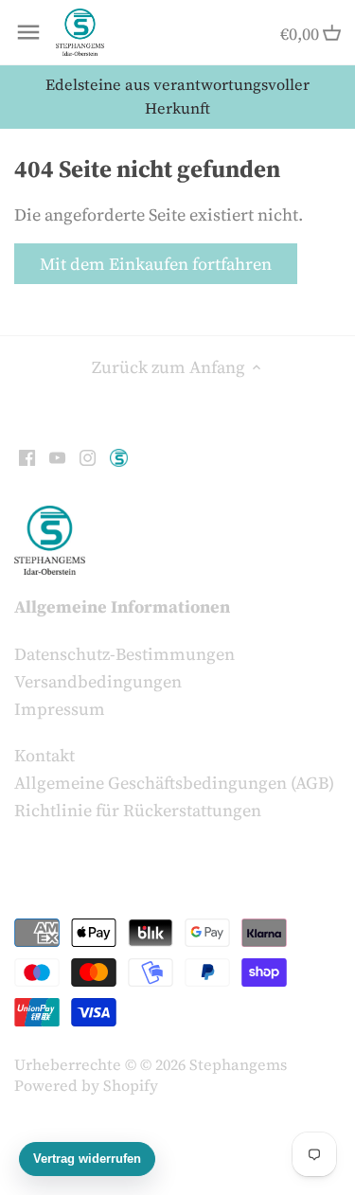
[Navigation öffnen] (28, 32)
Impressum (59, 709)
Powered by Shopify (86, 1085)
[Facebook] (27, 456)
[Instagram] (88, 456)
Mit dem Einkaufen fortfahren (156, 264)
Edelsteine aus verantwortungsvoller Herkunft (177, 96)
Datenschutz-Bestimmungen (124, 654)
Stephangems (238, 1064)
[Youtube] (57, 456)
